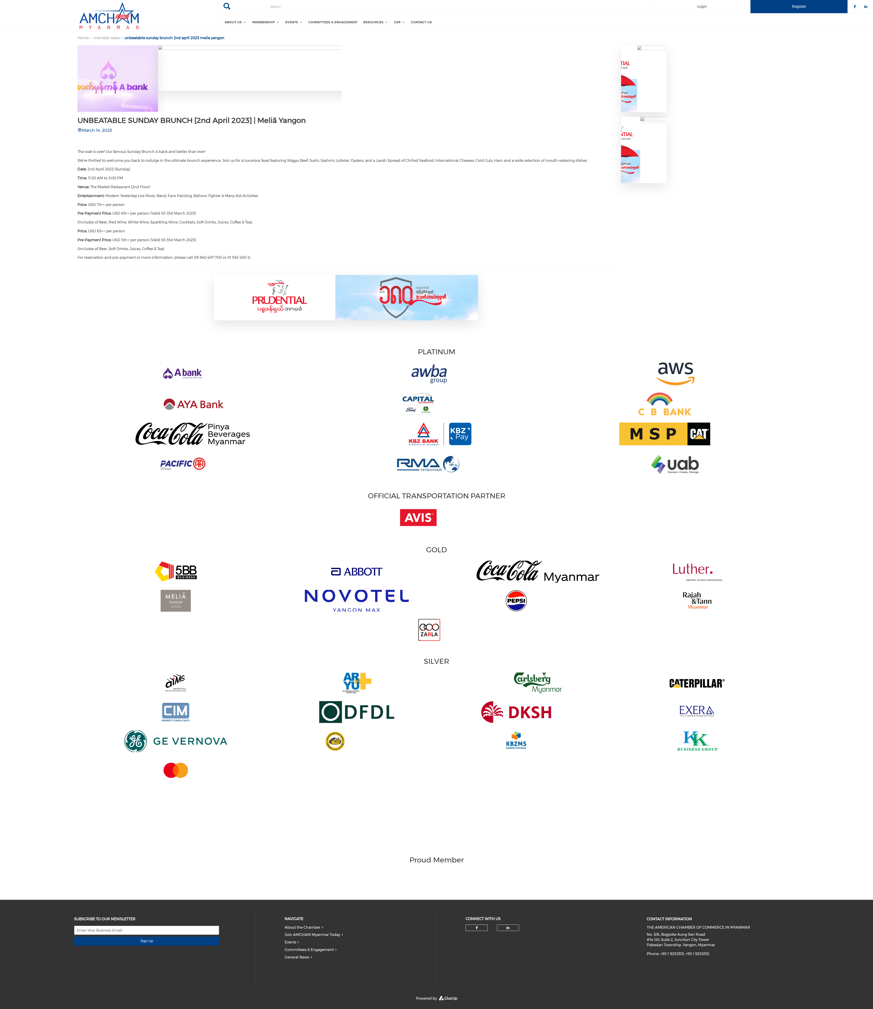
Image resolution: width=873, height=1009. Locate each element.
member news (107, 38)
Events (290, 942)
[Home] (109, 15)
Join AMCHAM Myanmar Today (312, 935)
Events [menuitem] (291, 22)
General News (297, 957)
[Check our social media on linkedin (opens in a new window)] (508, 928)
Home (83, 38)
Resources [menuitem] (373, 22)
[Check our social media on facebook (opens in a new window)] (477, 928)
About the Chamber (302, 927)
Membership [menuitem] (263, 22)
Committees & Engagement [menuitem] (333, 22)
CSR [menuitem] (397, 22)
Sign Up (146, 941)
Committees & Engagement (309, 950)
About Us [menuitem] (233, 22)
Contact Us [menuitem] (421, 22)
